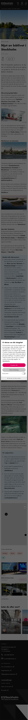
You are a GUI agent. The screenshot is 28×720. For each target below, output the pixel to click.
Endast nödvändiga (14, 370)
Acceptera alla (14, 365)
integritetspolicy (6, 361)
